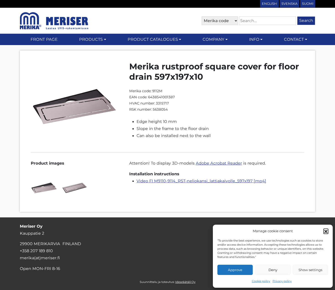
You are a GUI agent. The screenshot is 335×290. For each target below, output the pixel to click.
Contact (294, 39)
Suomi (307, 4)
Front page (44, 39)
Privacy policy (282, 281)
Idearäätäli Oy (185, 282)
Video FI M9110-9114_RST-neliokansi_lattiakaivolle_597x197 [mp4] (201, 180)
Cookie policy (261, 281)
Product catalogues (153, 39)
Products (91, 39)
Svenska (289, 4)
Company (213, 39)
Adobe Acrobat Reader (219, 163)
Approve (235, 270)
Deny (272, 270)
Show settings (310, 270)
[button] (326, 231)
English (269, 4)
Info (254, 39)
